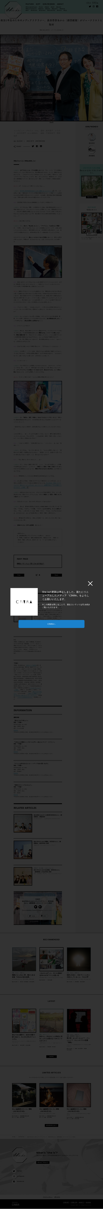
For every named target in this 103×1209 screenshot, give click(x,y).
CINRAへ (51, 624)
